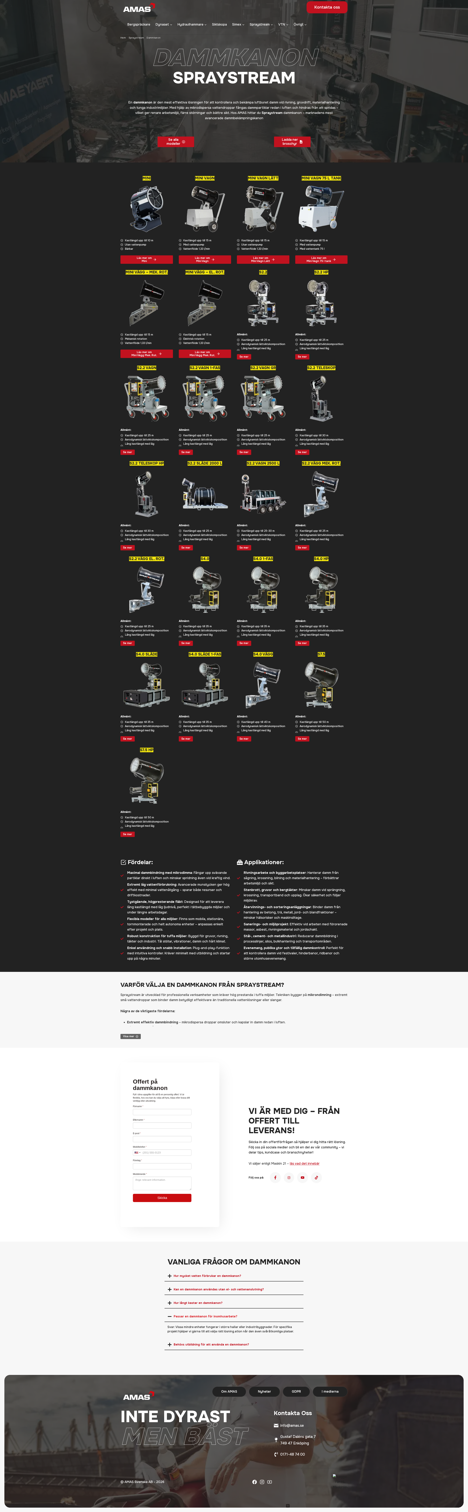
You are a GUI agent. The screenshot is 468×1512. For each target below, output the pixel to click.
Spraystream (136, 37)
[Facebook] (254, 1482)
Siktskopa (219, 24)
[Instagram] (269, 1482)
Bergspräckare (138, 24)
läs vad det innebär (305, 1164)
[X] (262, 1482)
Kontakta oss (327, 7)
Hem (123, 37)
